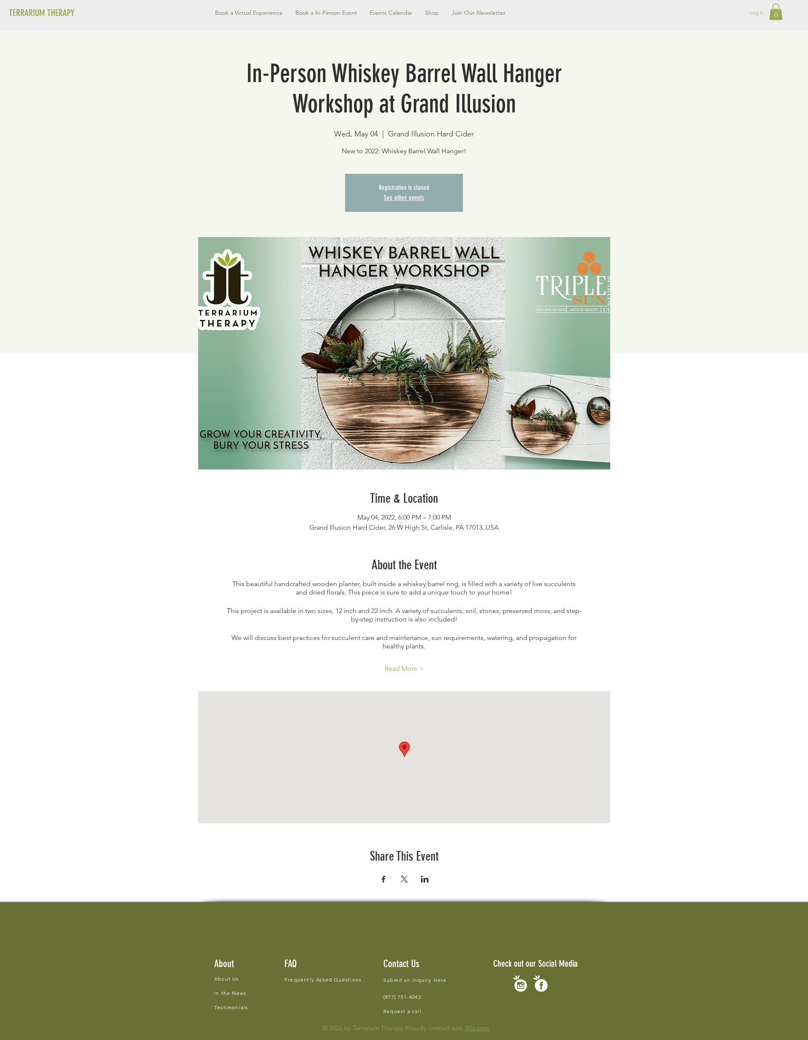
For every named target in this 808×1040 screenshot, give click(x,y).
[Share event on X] (404, 879)
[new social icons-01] (540, 983)
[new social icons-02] (520, 983)
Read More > (404, 668)
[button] (326, 12)
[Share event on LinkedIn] (425, 879)
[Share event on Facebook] (384, 879)
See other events (404, 198)
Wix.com (477, 1028)
